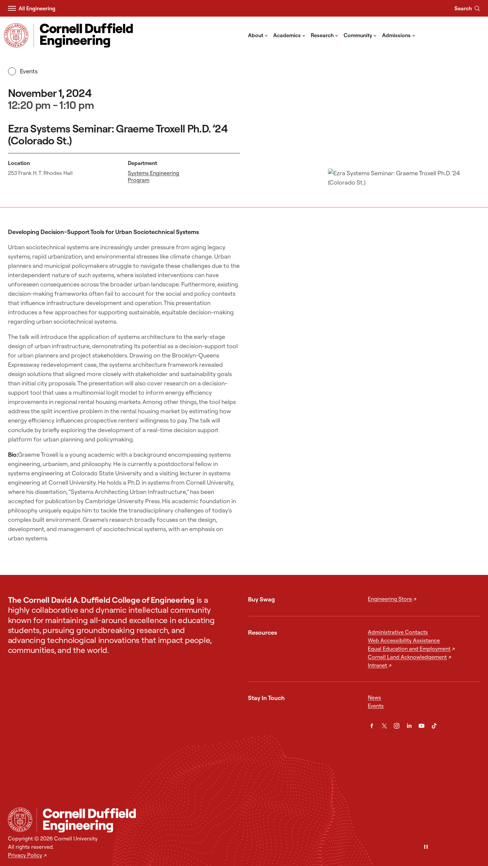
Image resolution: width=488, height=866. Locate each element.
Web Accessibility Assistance (404, 640)
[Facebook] (372, 726)
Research (324, 35)
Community (360, 35)
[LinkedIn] (409, 726)
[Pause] (426, 847)
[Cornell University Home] (20, 820)
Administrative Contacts (398, 632)
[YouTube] (422, 726)
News (374, 697)
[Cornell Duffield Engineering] (258, 820)
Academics (289, 35)
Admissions (398, 35)
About (258, 35)
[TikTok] (434, 726)
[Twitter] (384, 726)
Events (29, 71)
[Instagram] (397, 726)
